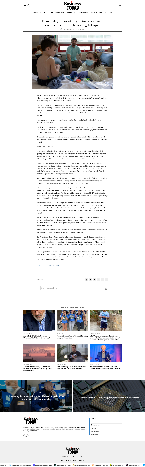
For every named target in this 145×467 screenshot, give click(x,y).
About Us (68, 460)
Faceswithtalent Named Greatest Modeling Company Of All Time (72, 337)
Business (44, 13)
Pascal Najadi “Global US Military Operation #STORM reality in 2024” (36, 337)
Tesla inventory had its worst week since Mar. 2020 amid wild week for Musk (71, 367)
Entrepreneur (57, 13)
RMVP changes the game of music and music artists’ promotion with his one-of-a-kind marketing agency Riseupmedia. (105, 338)
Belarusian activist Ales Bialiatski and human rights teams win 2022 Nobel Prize (105, 367)
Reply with (105, 289)
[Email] (120, 6)
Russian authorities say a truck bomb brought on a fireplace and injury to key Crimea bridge (37, 368)
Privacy (74, 460)
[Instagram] (117, 6)
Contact (81, 460)
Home (35, 13)
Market (108, 13)
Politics (71, 13)
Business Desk (69, 29)
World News (96, 13)
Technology (83, 13)
